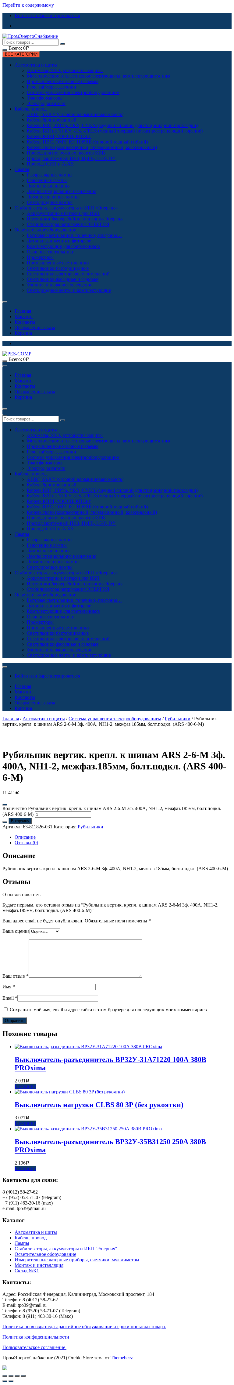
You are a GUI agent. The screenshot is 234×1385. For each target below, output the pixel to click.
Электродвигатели (46, 103)
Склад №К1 (27, 1270)
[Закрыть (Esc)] (4, 1376)
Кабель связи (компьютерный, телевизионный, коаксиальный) (92, 147)
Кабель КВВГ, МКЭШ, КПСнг (59, 136)
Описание (25, 837)
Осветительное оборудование (45, 229)
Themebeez (122, 1357)
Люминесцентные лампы (53, 196)
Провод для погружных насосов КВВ (66, 152)
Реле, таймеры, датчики (51, 86)
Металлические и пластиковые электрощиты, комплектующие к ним (98, 75)
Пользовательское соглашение (34, 1347)
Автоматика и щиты (36, 64)
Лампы (22, 169)
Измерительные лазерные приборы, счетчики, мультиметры (77, 1259)
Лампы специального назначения (61, 191)
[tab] (123, 837)
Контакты (25, 322)
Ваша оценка (16, 931)
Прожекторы (40, 257)
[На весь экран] (17, 1376)
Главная (23, 311)
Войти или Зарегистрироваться (47, 15)
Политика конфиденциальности (35, 1337)
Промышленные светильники (58, 262)
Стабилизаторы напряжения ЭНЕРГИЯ (68, 224)
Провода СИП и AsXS (50, 163)
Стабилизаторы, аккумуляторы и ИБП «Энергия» (66, 207)
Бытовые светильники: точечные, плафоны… (74, 235)
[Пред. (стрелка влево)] (4, 1381)
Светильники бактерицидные (58, 268)
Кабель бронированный (51, 119)
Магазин (24, 316)
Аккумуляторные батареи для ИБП (63, 213)
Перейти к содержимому (28, 5)
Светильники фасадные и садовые (62, 279)
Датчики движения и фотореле (59, 240)
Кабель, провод (31, 108)
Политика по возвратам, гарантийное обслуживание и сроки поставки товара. (84, 1326)
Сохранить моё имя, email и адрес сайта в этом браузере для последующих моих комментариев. (109, 1009)
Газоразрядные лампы (50, 174)
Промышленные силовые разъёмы (62, 81)
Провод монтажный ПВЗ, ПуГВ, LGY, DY (71, 158)
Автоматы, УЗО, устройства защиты (65, 70)
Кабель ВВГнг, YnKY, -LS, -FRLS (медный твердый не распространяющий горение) (115, 130)
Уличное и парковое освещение (59, 284)
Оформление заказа (35, 327)
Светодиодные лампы (50, 202)
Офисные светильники (51, 251)
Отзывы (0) (26, 842)
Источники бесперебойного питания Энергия (74, 218)
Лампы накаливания (48, 185)
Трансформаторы (44, 97)
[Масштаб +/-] (23, 1376)
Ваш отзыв (15, 976)
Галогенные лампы (47, 180)
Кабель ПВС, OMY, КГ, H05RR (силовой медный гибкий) (87, 141)
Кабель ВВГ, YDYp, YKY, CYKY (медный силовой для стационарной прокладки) (112, 125)
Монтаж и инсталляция (39, 1265)
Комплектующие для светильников (63, 246)
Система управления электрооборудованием (73, 92)
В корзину (20, 821)
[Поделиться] (11, 1376)
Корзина (23, 333)
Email (9, 998)
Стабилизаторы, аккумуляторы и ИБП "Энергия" (66, 1248)
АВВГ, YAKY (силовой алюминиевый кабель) (75, 114)
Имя (8, 986)
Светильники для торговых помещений (68, 273)
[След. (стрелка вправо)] (11, 1381)
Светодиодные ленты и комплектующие (69, 290)
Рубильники (177, 718)
